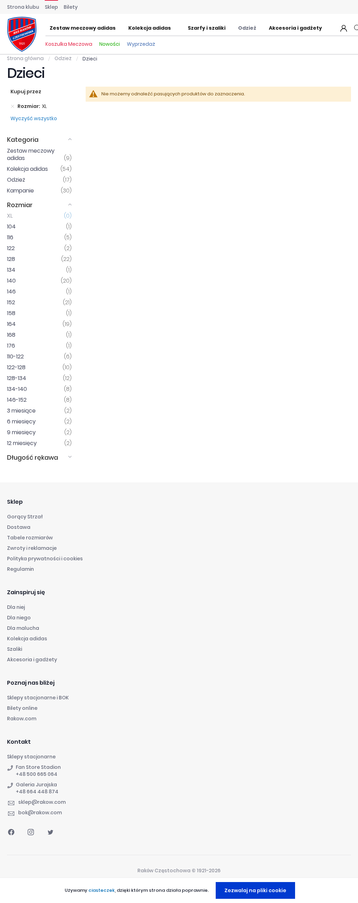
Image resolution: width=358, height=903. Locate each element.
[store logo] (22, 34)
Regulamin (20, 569)
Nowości (109, 44)
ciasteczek (101, 890)
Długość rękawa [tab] (32, 457)
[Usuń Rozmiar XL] (12, 106)
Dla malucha (23, 628)
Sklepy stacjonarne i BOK (38, 697)
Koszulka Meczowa (68, 44)
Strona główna (26, 58)
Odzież (64, 58)
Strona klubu (23, 6)
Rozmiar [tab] (20, 205)
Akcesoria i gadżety (32, 659)
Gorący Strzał (25, 516)
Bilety (71, 6)
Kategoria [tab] (22, 139)
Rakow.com (21, 718)
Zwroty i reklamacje (32, 548)
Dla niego (19, 617)
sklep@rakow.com (42, 802)
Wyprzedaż (141, 44)
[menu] (187, 28)
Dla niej (16, 607)
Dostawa (18, 527)
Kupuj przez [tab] (25, 91)
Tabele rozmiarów (30, 537)
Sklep (51, 6)
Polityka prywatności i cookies (45, 558)
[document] (180, 890)
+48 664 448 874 (37, 791)
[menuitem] (85, 28)
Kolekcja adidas (27, 638)
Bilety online (22, 708)
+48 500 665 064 (36, 774)
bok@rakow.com (40, 812)
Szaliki (14, 649)
